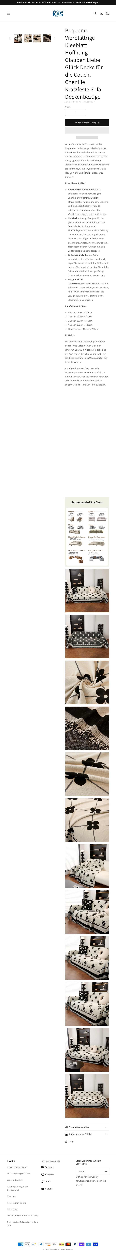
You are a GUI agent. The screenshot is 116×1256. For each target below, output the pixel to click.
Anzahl (67, 107)
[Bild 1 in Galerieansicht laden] (18, 38)
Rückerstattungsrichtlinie (18, 1173)
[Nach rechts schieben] (55, 38)
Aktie (70, 1141)
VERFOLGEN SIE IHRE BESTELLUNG (22, 1215)
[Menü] (8, 13)
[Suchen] (95, 13)
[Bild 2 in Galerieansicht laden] (28, 38)
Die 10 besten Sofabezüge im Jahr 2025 (22, 1224)
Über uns (11, 1196)
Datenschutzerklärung (17, 1167)
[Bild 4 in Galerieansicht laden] (47, 38)
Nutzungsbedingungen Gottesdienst (17, 1188)
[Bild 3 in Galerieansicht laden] (37, 38)
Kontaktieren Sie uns (16, 1203)
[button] (87, 130)
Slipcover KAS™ (53, 1249)
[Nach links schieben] (10, 38)
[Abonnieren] (106, 1171)
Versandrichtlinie (15, 1180)
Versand (68, 102)
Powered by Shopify (66, 1249)
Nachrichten (12, 1209)
